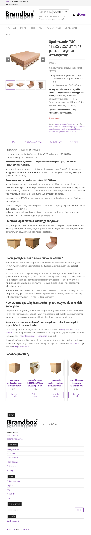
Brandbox (8, 2)
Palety (41, 27)
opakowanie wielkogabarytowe (57, 132)
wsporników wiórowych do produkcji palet (33, 336)
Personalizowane (70, 27)
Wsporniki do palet (54, 27)
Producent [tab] (74, 142)
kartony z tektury (65, 329)
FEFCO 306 (51, 127)
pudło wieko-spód (71, 132)
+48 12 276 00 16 (75, 343)
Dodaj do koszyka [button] (14, 395)
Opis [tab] (13, 142)
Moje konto (11, 493)
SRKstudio (26, 529)
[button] (43, 59)
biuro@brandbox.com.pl (21, 346)
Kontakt (9, 34)
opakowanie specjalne (61, 129)
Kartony (23, 27)
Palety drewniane (13, 457)
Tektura (32, 27)
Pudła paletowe (71, 124)
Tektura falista (11, 453)
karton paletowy (59, 127)
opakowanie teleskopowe (74, 129)
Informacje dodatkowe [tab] (33, 142)
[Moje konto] (74, 15)
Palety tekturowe (12, 462)
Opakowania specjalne (60, 124)
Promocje (10, 470)
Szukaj (79, 510)
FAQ (8, 489)
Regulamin (10, 485)
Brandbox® (11, 529)
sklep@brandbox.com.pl (15, 438)
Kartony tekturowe (13, 449)
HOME (8, 27)
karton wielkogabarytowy (70, 127)
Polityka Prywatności (13, 481)
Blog (8, 498)
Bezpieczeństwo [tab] (56, 142)
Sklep (15, 27)
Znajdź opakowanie (13, 521)
